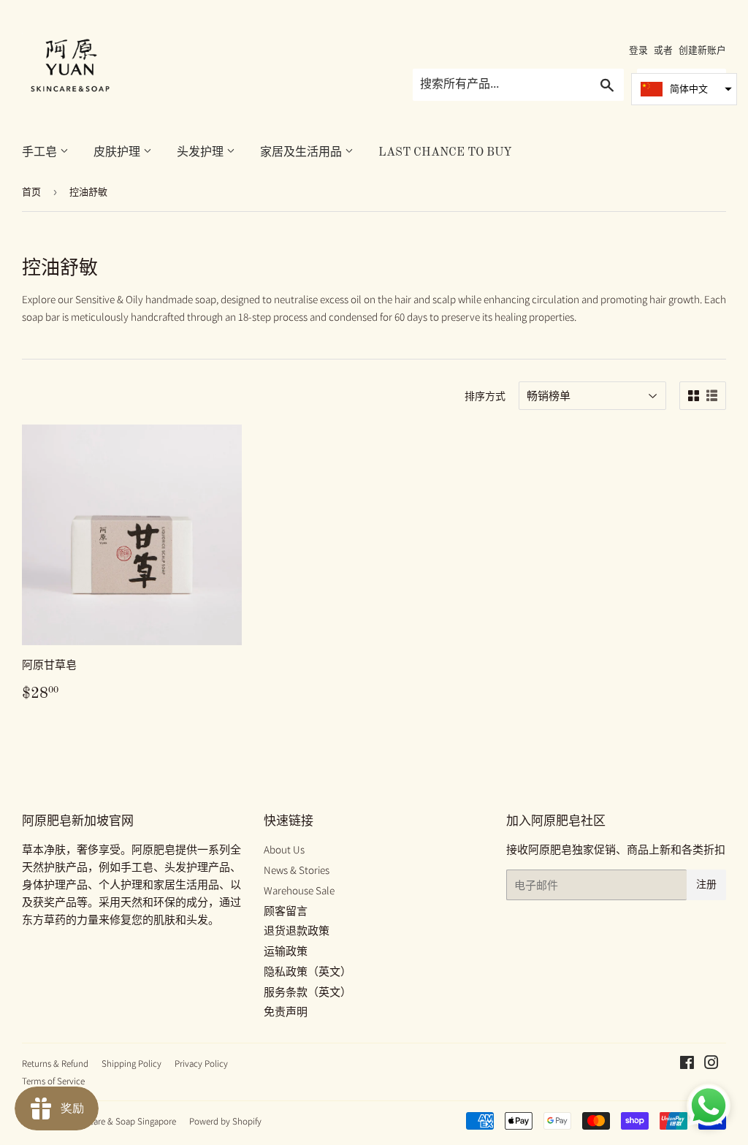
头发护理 (201, 153)
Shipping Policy (131, 1063)
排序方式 (485, 396)
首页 (31, 192)
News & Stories (296, 870)
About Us (284, 849)
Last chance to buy (445, 153)
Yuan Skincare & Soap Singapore (113, 1121)
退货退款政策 (296, 930)
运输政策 (286, 951)
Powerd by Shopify (225, 1121)
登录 (638, 50)
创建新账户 (702, 50)
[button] (684, 89)
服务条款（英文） (307, 992)
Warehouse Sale (299, 890)
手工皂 (41, 153)
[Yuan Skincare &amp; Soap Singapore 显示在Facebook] (687, 1064)
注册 (706, 885)
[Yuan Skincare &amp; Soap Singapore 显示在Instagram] (711, 1064)
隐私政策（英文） (307, 971)
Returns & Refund (55, 1063)
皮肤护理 (118, 153)
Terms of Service (53, 1081)
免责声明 (286, 1012)
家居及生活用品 (302, 153)
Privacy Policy (201, 1063)
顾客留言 (286, 911)
